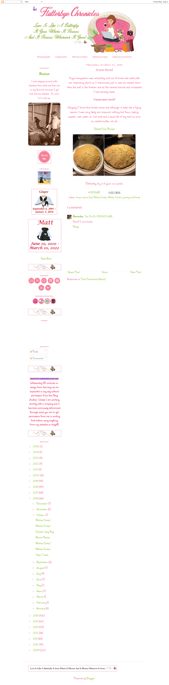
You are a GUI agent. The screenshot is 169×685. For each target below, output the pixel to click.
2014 (36, 621)
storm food (87, 197)
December (42, 503)
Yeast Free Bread (104, 129)
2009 (36, 650)
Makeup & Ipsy (100, 57)
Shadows (44, 73)
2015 (36, 615)
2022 (36, 464)
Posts (35, 351)
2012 (36, 633)
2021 (36, 469)
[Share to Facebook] (117, 192)
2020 (36, 475)
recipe (78, 197)
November (42, 509)
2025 (36, 446)
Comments (37, 358)
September (42, 562)
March (40, 596)
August (40, 568)
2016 (36, 498)
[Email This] (110, 192)
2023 (36, 458)
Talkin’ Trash (42, 555)
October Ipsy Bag (45, 531)
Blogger (91, 678)
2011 (35, 639)
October (40, 515)
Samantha (78, 216)
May (39, 585)
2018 (36, 487)
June (39, 579)
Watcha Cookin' (80, 57)
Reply (76, 226)
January (41, 608)
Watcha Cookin (100, 197)
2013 (36, 627)
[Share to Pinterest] (119, 192)
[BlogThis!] (112, 192)
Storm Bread (43, 537)
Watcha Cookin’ (43, 520)
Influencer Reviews (122, 57)
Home (105, 272)
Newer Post (74, 272)
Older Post (135, 272)
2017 (36, 492)
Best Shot (46, 258)
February (41, 602)
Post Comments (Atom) (93, 279)
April (39, 591)
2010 (36, 644)
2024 (36, 452)
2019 (36, 481)
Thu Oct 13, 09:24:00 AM (98, 216)
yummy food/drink (131, 197)
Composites (61, 57)
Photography (43, 57)
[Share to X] (114, 192)
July (38, 573)
